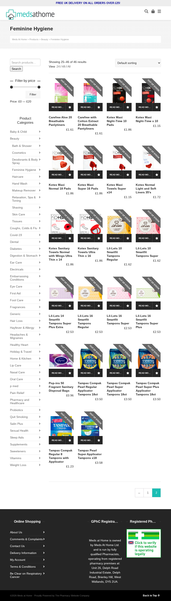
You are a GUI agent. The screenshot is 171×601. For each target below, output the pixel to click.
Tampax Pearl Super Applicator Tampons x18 (90, 454)
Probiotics (16, 410)
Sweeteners (18, 451)
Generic (15, 314)
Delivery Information (23, 553)
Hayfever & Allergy (22, 327)
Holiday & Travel (20, 351)
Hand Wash (19, 183)
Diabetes (16, 248)
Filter (33, 94)
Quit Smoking (19, 417)
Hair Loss (16, 320)
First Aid (15, 293)
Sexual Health (19, 430)
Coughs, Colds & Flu (23, 228)
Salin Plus (16, 423)
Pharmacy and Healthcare (19, 401)
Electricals (16, 269)
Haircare (17, 176)
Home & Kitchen (20, 358)
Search (16, 68)
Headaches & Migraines (19, 336)
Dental (14, 242)
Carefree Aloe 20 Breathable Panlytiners (60, 121)
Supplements (18, 444)
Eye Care (16, 286)
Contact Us (17, 546)
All (68, 66)
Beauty (14, 138)
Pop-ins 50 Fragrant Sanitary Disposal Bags (61, 386)
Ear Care (16, 262)
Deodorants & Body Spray (25, 161)
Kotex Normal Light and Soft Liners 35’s (146, 188)
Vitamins (15, 458)
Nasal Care (17, 372)
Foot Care (16, 300)
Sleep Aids (17, 437)
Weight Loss (18, 465)
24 (58, 66)
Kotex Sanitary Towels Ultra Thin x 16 (88, 252)
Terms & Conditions (23, 566)
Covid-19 (16, 235)
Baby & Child (18, 131)
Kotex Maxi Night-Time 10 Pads (117, 121)
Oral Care (16, 379)
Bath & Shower (22, 145)
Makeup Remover (24, 190)
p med (14, 386)
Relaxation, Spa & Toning (24, 199)
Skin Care (18, 214)
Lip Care (15, 365)
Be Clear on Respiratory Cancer (26, 575)
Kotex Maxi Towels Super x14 (116, 188)
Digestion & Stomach (24, 255)
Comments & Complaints (26, 539)
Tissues (17, 221)
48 (63, 66)
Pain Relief (17, 393)
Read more (58, 107)
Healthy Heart (19, 344)
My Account (17, 559)
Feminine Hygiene (24, 169)
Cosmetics (19, 152)
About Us (16, 532)
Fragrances (17, 307)
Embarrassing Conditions (19, 278)
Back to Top (150, 595)
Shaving (17, 207)
